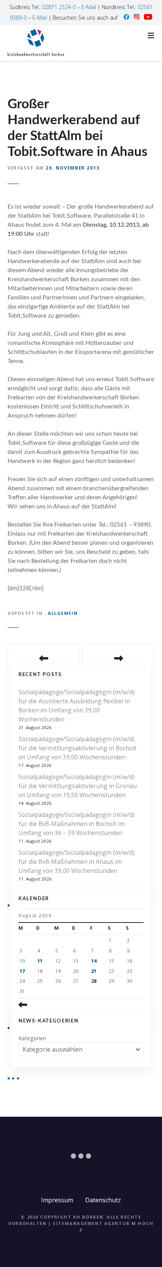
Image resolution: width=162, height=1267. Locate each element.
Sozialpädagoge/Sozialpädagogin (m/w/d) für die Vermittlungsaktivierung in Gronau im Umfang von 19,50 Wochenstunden (77, 786)
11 (40, 961)
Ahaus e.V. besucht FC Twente (118, 658)
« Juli (38, 1005)
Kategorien (32, 1038)
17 (22, 971)
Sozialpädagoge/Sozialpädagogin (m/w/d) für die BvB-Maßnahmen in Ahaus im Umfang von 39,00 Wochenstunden (76, 861)
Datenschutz (103, 1200)
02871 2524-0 (59, 7)
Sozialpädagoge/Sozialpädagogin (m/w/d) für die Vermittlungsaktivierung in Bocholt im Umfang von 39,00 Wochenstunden (77, 748)
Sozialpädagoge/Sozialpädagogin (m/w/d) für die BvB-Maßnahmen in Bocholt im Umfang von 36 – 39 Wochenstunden (76, 823)
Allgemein (63, 613)
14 (93, 961)
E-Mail (88, 7)
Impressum (57, 1200)
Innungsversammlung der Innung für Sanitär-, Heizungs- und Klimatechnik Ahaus (43, 658)
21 (93, 971)
